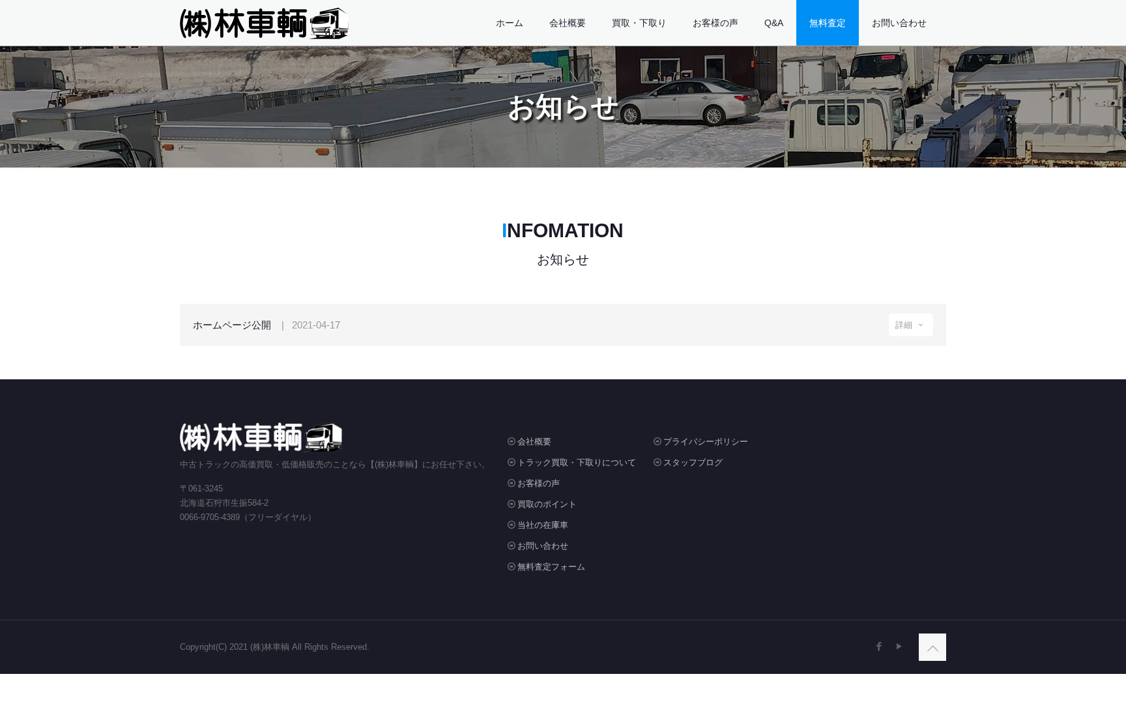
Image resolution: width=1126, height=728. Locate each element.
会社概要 (534, 441)
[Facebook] (879, 646)
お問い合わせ (542, 546)
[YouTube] (899, 646)
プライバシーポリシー (705, 441)
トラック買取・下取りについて (576, 462)
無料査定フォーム (551, 567)
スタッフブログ (693, 462)
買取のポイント (547, 504)
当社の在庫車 (542, 525)
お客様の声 (538, 483)
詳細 (905, 325)
